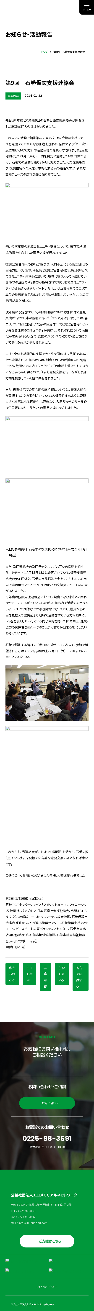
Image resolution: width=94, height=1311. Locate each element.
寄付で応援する (79, 977)
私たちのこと (12, 974)
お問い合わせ (50, 1103)
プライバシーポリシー (47, 1286)
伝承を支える (61, 974)
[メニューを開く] (86, 7)
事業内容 (45, 977)
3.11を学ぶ (29, 974)
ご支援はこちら (50, 1241)
